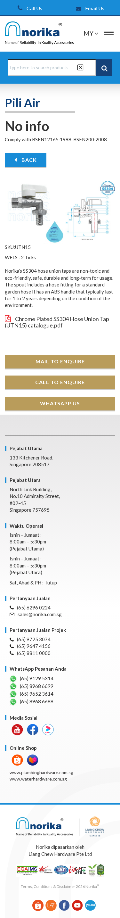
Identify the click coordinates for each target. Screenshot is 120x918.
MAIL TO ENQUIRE (60, 361)
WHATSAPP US (60, 403)
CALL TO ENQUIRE (60, 382)
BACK (28, 160)
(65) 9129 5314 (36, 678)
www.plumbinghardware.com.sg (41, 772)
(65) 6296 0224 (34, 607)
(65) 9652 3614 (36, 694)
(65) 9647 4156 (34, 646)
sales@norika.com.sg (40, 614)
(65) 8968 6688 (36, 701)
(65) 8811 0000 (34, 653)
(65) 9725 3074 (34, 639)
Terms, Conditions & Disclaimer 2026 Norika (60, 886)
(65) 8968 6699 (36, 686)
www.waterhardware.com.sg (38, 779)
